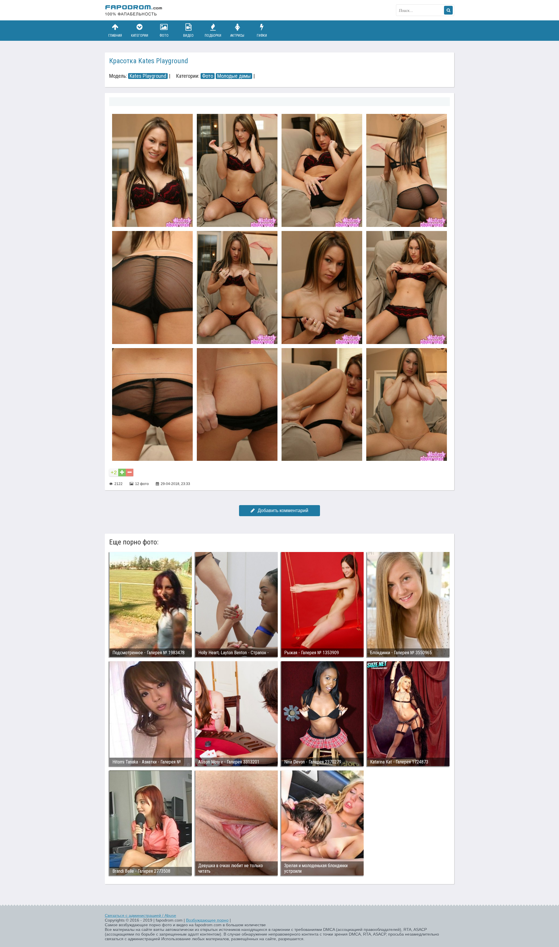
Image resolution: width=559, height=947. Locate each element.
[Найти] (448, 10)
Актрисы (237, 35)
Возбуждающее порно (207, 920)
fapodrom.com (134, 10)
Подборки (213, 35)
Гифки (262, 35)
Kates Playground (148, 76)
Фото (164, 35)
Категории (139, 35)
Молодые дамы (234, 76)
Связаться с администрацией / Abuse (140, 915)
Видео (188, 35)
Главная (115, 35)
